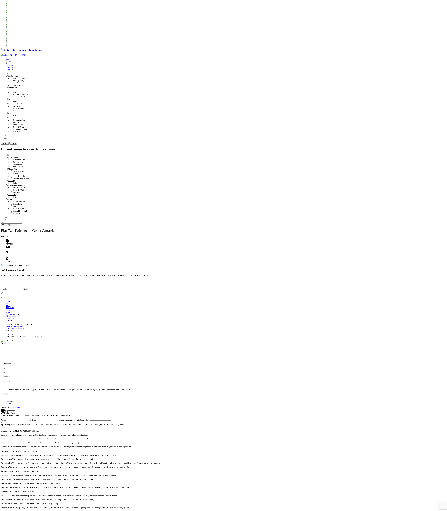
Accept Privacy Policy (12, 293)
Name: (3, 420)
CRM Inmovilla (16, 407)
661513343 (10, 335)
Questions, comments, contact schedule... (74, 420)
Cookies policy (11, 320)
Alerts (8, 312)
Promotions (10, 65)
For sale (8, 61)
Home (8, 59)
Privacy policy (11, 316)
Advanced (5, 143)
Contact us (9, 69)
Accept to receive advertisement (15, 297)
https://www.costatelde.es (15, 328)
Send (25, 289)
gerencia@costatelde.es (14, 326)
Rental (8, 63)
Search (13, 143)
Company (9, 67)
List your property (12, 314)
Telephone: (32, 420)
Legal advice (10, 318)
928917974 (10, 331)
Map (3, 343)
